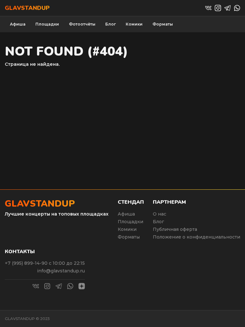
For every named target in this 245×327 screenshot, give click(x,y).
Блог (110, 24)
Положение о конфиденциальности (196, 237)
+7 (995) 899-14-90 (27, 263)
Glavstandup (27, 8)
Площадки (47, 24)
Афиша (18, 24)
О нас (159, 214)
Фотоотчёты (82, 24)
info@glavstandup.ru (61, 271)
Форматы (162, 24)
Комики (134, 24)
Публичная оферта (175, 229)
